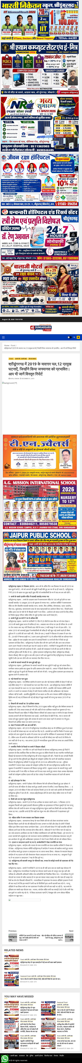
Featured (23, 976)
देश (27, 1055)
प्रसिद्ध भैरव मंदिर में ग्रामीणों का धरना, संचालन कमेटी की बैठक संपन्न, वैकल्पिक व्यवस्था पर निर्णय (65, 1028)
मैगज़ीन (62, 1055)
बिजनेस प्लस (48, 1055)
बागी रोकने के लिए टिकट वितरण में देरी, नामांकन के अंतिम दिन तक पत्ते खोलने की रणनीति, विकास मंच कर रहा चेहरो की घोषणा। (29, 1029)
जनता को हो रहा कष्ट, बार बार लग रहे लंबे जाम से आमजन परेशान (66, 1043)
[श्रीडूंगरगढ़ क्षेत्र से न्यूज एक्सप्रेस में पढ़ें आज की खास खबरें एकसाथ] (11, 962)
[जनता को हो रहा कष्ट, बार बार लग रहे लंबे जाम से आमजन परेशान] (48, 1041)
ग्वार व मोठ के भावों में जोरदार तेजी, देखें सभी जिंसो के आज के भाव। (40, 979)
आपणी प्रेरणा (39, 1055)
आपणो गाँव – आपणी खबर (10, 1055)
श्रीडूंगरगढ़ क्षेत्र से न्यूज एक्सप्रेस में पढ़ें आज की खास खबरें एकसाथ (41, 962)
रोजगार (56, 1055)
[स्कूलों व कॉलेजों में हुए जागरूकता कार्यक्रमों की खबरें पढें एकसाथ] (11, 1041)
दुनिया (31, 1055)
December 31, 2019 (28, 378)
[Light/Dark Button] (70, 337)
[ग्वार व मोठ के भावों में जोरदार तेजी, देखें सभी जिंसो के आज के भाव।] (11, 979)
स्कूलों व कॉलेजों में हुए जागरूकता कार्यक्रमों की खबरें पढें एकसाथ (29, 1043)
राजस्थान (22, 1055)
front (11, 359)
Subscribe (78, 337)
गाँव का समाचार (32, 359)
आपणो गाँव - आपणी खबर (21, 359)
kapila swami (14, 378)
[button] (3, 337)
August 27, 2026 (27, 965)
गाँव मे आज (46, 959)
